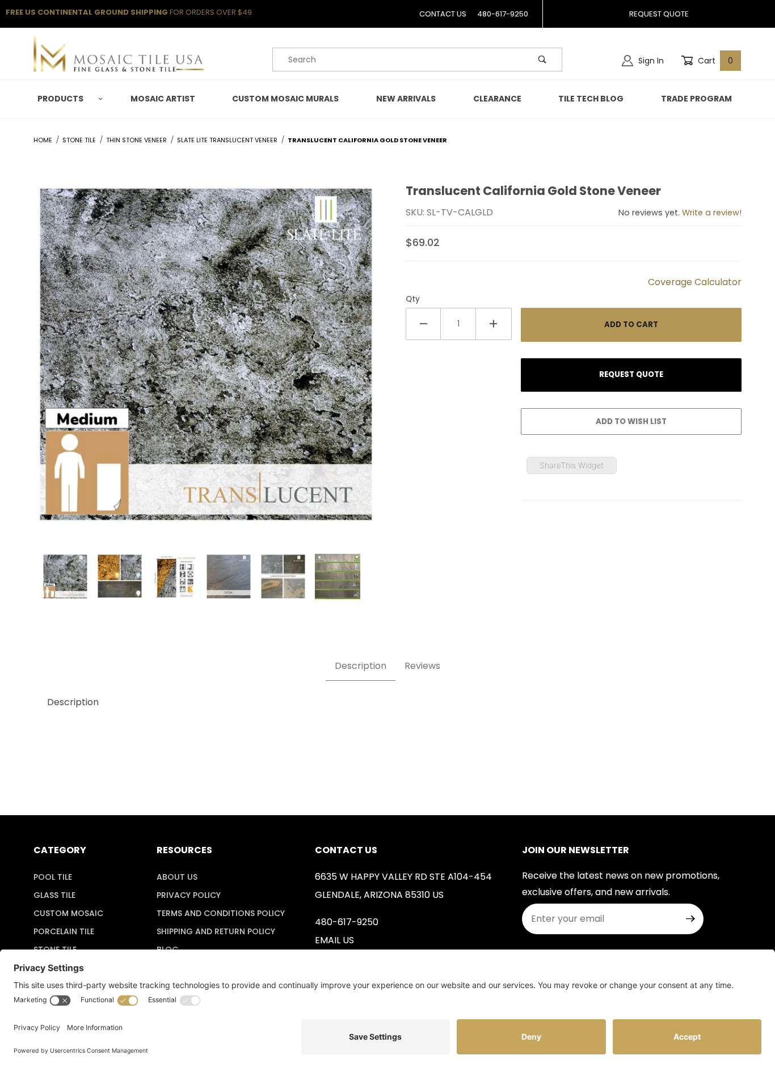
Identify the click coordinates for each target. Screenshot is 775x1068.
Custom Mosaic (68, 913)
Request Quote (659, 14)
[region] (205, 576)
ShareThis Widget (572, 465)
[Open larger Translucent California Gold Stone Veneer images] (205, 363)
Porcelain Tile (63, 931)
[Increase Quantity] (493, 324)
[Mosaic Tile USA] (118, 53)
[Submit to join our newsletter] (690, 919)
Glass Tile (54, 895)
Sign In (650, 60)
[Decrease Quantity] (423, 324)
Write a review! (712, 212)
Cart (714, 60)
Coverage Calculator (695, 282)
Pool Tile (52, 877)
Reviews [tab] (422, 665)
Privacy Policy (189, 895)
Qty (413, 299)
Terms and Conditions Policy (221, 913)
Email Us (334, 940)
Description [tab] (360, 665)
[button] (68, 99)
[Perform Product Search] (542, 59)
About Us (177, 877)
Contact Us (442, 14)
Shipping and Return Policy (216, 931)
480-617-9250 (502, 14)
